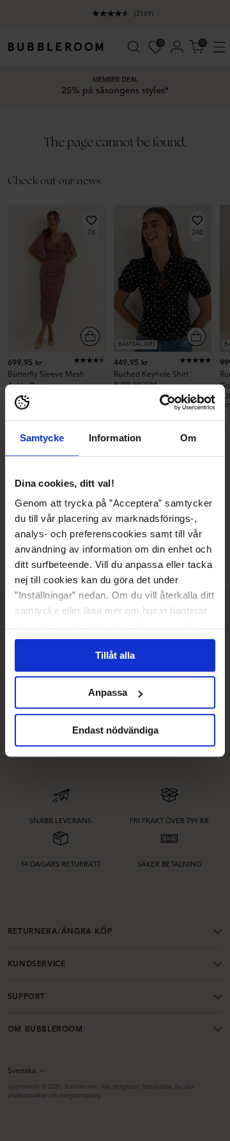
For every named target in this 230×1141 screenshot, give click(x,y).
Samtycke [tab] (42, 437)
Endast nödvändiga (115, 730)
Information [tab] (115, 437)
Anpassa (107, 692)
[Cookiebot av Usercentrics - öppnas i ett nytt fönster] (162, 402)
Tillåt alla (115, 655)
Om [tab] (188, 437)
